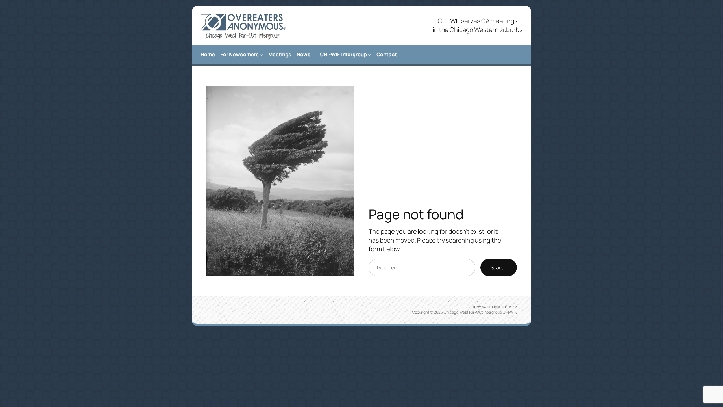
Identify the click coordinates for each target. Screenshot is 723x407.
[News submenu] (313, 54)
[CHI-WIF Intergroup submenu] (369, 54)
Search (499, 267)
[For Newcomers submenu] (261, 54)
